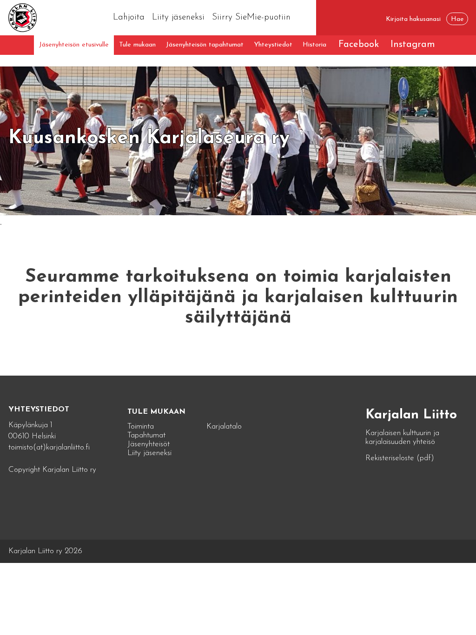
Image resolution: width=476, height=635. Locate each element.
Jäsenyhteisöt (148, 444)
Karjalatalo (224, 426)
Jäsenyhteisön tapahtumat (205, 44)
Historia (314, 44)
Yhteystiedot (273, 44)
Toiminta (140, 426)
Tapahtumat (146, 435)
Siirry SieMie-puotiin (251, 17)
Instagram (412, 44)
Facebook (358, 44)
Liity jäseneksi (178, 17)
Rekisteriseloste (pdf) (399, 458)
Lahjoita (129, 17)
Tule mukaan (137, 44)
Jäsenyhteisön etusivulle (74, 44)
